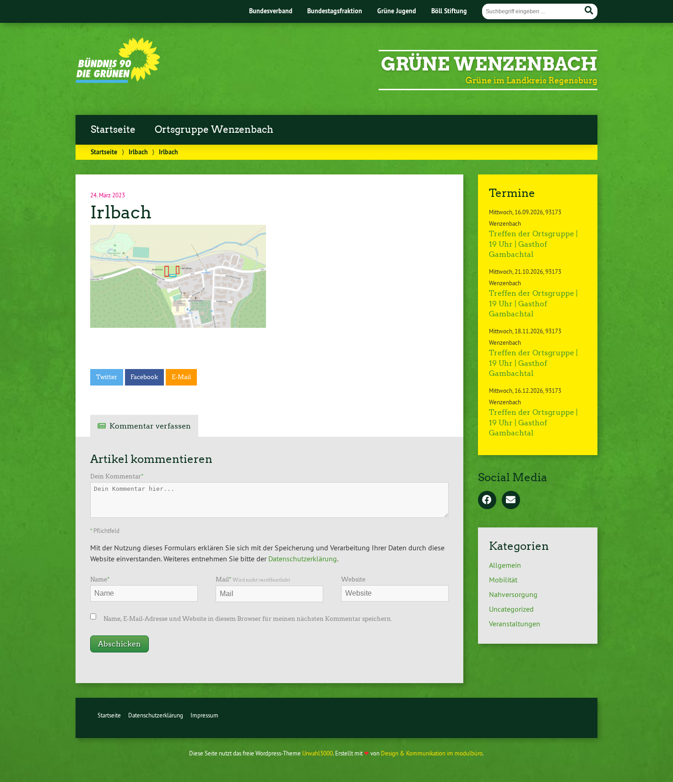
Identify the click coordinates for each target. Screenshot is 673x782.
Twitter (106, 377)
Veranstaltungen (514, 623)
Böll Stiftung (449, 10)
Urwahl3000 (317, 753)
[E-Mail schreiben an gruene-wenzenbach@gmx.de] (511, 500)
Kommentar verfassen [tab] (150, 426)
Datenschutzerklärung (302, 558)
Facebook (144, 377)
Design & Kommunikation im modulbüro (432, 753)
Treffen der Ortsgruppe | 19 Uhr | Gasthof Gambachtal (533, 244)
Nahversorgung (513, 594)
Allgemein (505, 565)
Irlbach (138, 151)
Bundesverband (271, 10)
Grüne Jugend (396, 10)
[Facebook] (487, 500)
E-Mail (181, 377)
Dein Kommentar (116, 476)
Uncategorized (511, 609)
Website (353, 579)
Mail (253, 579)
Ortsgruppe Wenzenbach (214, 130)
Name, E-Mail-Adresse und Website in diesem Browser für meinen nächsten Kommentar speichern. (247, 618)
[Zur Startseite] (118, 80)
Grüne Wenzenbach (489, 64)
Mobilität (503, 579)
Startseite (113, 130)
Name (99, 579)
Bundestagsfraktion (334, 10)
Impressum (204, 715)
